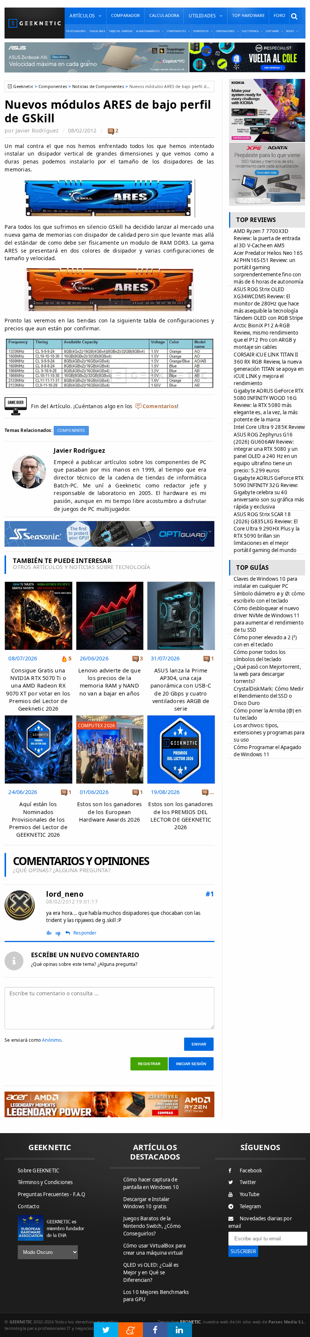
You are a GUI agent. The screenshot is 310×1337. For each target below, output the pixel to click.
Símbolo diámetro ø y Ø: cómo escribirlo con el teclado (269, 597)
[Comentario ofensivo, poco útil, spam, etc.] (61, 933)
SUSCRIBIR (243, 1251)
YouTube (249, 1194)
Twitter (248, 1182)
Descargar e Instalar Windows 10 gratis (146, 1203)
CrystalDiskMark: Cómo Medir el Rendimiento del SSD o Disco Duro (268, 695)
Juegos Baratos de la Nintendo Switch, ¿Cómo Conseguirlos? (152, 1226)
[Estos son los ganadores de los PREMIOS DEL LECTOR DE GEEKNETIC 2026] (181, 717)
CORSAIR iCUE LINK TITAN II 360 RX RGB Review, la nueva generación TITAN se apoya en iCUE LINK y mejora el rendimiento (269, 369)
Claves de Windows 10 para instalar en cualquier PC (265, 582)
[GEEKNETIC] (34, 23)
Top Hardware (248, 15)
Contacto (28, 1206)
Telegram (250, 1206)
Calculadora (164, 15)
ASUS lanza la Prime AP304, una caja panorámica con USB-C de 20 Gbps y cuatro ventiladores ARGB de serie (180, 689)
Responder (85, 933)
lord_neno (65, 894)
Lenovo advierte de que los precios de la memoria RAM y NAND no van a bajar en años (109, 682)
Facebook (251, 1170)
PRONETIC (190, 1322)
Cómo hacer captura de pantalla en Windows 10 (151, 1183)
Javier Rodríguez (37, 130)
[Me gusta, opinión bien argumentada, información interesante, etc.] (49, 932)
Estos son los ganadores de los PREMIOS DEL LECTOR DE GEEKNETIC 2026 (180, 815)
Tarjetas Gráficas (121, 31)
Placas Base (97, 31)
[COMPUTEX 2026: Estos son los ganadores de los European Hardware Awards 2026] (110, 717)
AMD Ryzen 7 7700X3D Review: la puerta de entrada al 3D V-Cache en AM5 (267, 238)
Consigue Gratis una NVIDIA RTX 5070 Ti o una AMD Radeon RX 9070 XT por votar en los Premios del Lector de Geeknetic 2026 (38, 689)
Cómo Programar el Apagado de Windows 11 (267, 751)
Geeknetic (23, 86)
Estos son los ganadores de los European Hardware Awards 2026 (109, 811)
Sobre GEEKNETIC (38, 1170)
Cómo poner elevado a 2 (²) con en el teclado (265, 641)
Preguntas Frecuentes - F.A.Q (51, 1194)
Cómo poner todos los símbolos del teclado (259, 656)
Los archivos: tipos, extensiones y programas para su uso (269, 732)
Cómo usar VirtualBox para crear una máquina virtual (154, 1249)
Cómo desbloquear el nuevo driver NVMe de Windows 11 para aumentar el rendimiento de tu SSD (269, 619)
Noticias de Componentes (98, 86)
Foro (279, 15)
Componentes (53, 86)
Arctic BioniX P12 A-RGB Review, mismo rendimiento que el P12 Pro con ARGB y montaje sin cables (266, 336)
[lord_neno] (20, 905)
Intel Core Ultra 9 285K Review (269, 427)
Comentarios (160, 406)
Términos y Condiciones (45, 1182)
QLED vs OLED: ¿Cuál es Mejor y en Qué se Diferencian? (150, 1272)
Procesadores (76, 31)
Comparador (125, 15)
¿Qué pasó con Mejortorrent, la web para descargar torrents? (267, 674)
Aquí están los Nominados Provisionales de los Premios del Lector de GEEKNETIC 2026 (38, 819)
